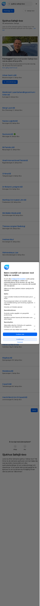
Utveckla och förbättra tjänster (13, 307)
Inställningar (20, 339)
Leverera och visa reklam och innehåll (15, 329)
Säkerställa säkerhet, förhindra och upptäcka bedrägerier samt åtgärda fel (17, 326)
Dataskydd (20, 342)
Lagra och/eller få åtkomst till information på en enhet (18, 297)
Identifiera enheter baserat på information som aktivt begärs (18, 318)
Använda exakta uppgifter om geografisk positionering (16, 314)
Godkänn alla (20, 334)
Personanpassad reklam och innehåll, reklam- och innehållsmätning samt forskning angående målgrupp (18, 302)
